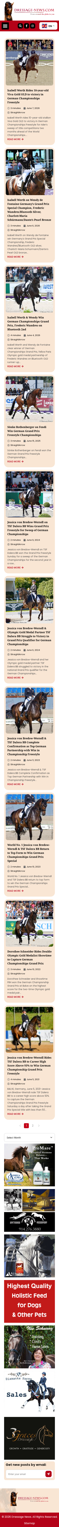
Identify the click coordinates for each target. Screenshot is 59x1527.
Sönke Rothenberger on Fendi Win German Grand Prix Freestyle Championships (26, 431)
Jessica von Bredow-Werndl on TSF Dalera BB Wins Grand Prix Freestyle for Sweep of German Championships (28, 528)
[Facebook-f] (26, 26)
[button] (5, 26)
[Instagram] (32, 26)
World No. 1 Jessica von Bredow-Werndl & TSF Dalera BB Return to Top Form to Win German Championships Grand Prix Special (28, 853)
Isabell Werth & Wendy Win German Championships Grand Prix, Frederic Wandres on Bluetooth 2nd (28, 324)
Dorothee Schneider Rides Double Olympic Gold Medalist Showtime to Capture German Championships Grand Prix (29, 958)
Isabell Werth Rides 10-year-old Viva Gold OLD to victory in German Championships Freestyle (28, 97)
